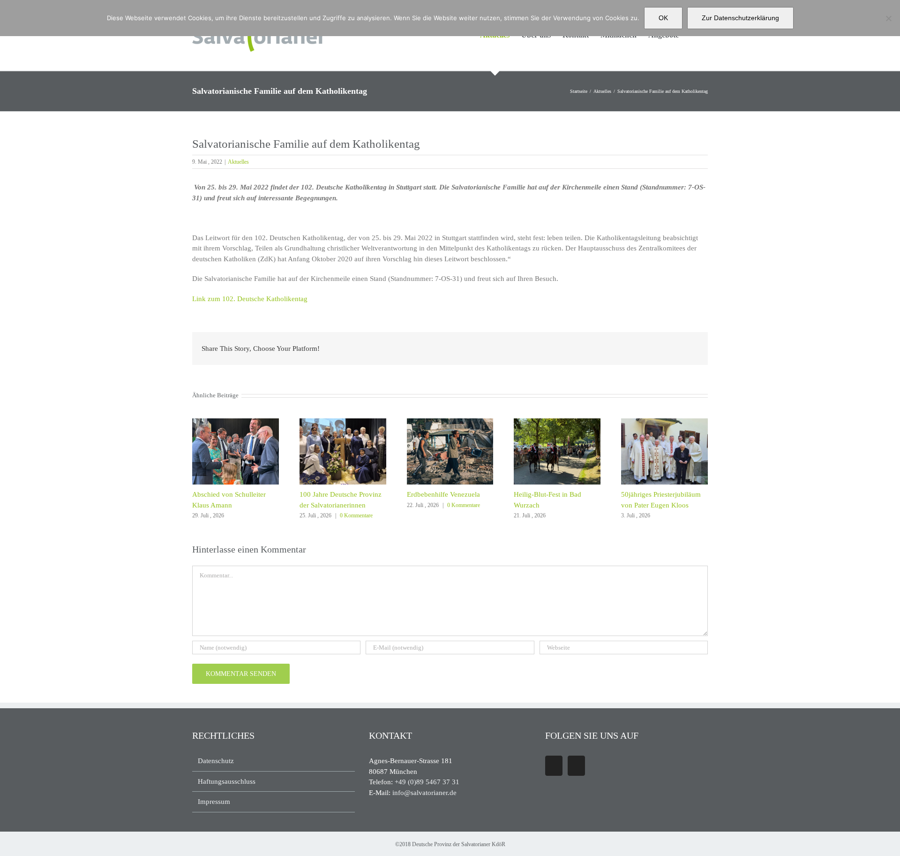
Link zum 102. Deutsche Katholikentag (250, 299)
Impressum (214, 801)
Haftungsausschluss (226, 781)
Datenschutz (216, 761)
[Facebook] (553, 766)
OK (663, 18)
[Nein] (888, 18)
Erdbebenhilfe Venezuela (443, 494)
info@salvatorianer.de (424, 792)
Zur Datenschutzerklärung (740, 18)
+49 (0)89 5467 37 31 (427, 782)
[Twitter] (576, 766)
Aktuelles (238, 162)
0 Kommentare (356, 515)
